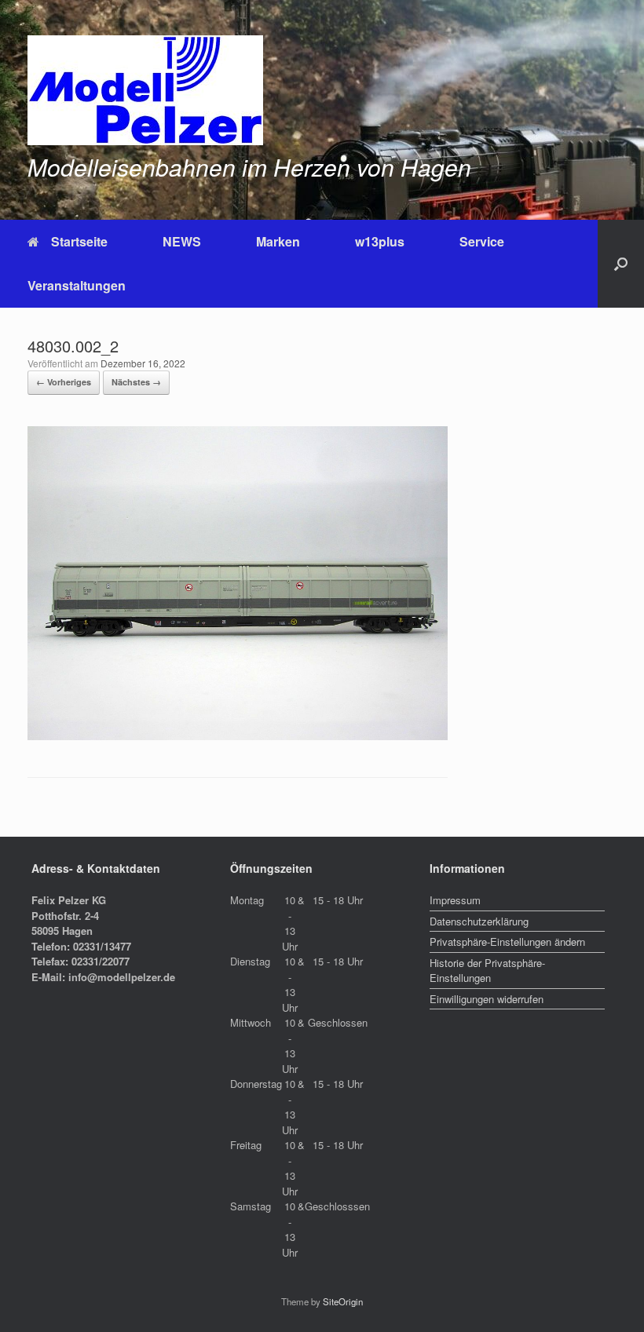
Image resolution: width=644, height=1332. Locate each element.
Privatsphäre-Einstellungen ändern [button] (507, 941)
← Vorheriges (63, 382)
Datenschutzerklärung (479, 921)
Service (481, 241)
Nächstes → (136, 382)
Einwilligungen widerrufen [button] (486, 998)
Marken (278, 241)
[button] (621, 264)
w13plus (379, 241)
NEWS (182, 241)
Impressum (455, 899)
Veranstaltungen (76, 285)
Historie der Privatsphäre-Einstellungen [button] (487, 970)
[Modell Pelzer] (145, 90)
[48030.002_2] (237, 735)
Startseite (79, 241)
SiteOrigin (343, 1301)
